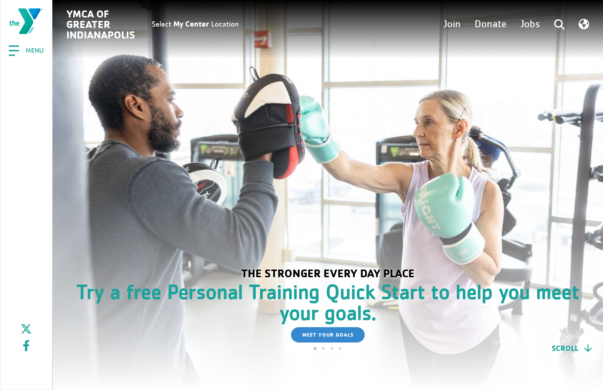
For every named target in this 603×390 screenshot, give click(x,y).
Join (452, 24)
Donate (491, 24)
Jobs (530, 24)
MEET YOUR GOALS (327, 334)
